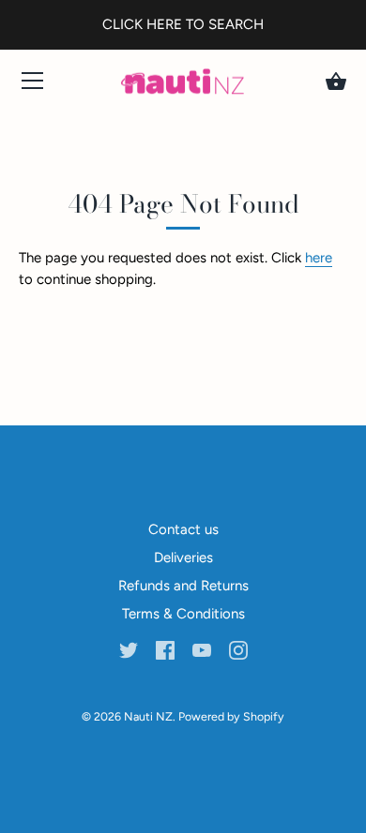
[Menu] (33, 84)
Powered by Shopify (231, 716)
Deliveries (183, 557)
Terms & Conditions (183, 613)
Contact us (183, 529)
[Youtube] (201, 649)
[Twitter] (128, 649)
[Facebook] (165, 649)
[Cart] (336, 81)
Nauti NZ (148, 716)
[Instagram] (238, 649)
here (318, 257)
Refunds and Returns (183, 585)
